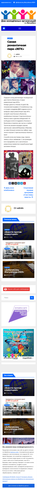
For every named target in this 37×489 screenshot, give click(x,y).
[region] (18, 466)
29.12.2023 (9, 432)
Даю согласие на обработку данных (18, 485)
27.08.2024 (9, 393)
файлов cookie (14, 452)
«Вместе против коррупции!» (12, 233)
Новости (10, 38)
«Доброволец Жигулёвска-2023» (14, 271)
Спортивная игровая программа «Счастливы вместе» (28, 192)
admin (18, 54)
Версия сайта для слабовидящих (18, 289)
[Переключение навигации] (19, 28)
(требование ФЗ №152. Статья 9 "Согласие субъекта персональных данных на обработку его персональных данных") (18, 479)
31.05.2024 (9, 412)
